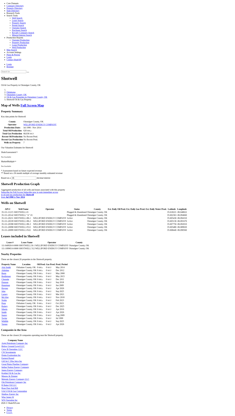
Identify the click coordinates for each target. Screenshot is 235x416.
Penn (3, 303)
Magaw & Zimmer (9, 376)
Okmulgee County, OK (17, 94)
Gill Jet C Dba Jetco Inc (11, 361)
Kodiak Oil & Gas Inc (11, 373)
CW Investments (8, 352)
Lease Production (19, 45)
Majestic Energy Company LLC (15, 379)
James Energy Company (11, 370)
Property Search (19, 23)
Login (9, 64)
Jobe (3, 291)
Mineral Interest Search (22, 35)
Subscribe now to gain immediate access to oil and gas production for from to (29, 194)
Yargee (4, 324)
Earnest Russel (7, 358)
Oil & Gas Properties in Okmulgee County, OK (27, 97)
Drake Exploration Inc (11, 355)
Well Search (17, 18)
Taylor (4, 318)
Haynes (4, 288)
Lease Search (17, 20)
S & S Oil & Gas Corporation (14, 391)
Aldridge (5, 270)
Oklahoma (11, 92)
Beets (3, 273)
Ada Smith (6, 267)
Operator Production (21, 40)
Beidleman (6, 276)
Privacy (10, 407)
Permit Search (18, 25)
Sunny (4, 315)
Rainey (4, 306)
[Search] (28, 72)
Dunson (4, 282)
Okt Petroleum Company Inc (13, 382)
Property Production (20, 42)
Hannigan (5, 285)
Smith (4, 312)
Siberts (4, 309)
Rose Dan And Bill (9, 388)
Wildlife (4, 321)
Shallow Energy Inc (10, 394)
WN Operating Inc (9, 400)
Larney (4, 294)
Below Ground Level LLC (13, 346)
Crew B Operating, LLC (12, 349)
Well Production (19, 47)
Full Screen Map (32, 105)
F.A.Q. (10, 412)
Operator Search (19, 28)
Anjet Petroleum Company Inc (14, 343)
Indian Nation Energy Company (15, 367)
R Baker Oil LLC (9, 385)
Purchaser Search (19, 30)
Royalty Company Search (23, 33)
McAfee (5, 297)
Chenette (5, 279)
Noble (4, 300)
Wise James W (7, 397)
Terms (9, 410)
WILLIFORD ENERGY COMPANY (40, 124)
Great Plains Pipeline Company (14, 364)
